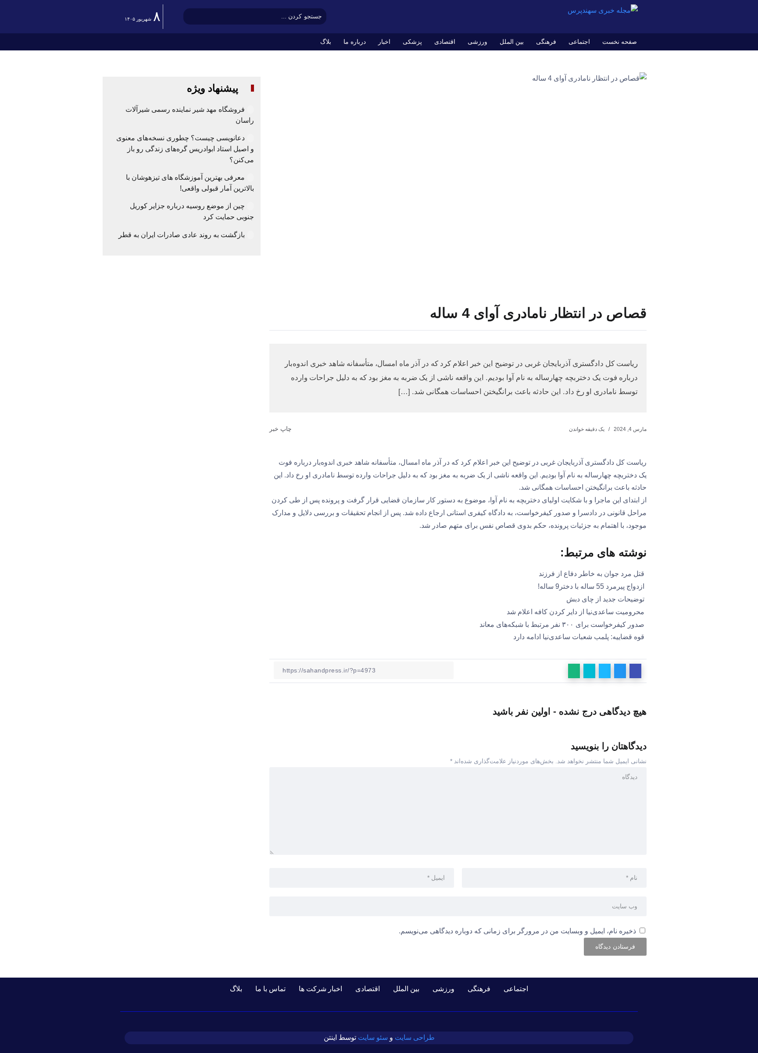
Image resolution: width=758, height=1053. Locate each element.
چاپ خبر (281, 428)
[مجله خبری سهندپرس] (603, 10)
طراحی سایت (415, 1037)
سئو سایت (373, 1037)
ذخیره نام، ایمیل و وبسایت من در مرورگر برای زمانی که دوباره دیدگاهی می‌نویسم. (517, 931)
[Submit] (190, 16)
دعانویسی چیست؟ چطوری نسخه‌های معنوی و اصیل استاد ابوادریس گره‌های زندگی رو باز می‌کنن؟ (185, 148)
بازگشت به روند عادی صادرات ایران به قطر (181, 234)
